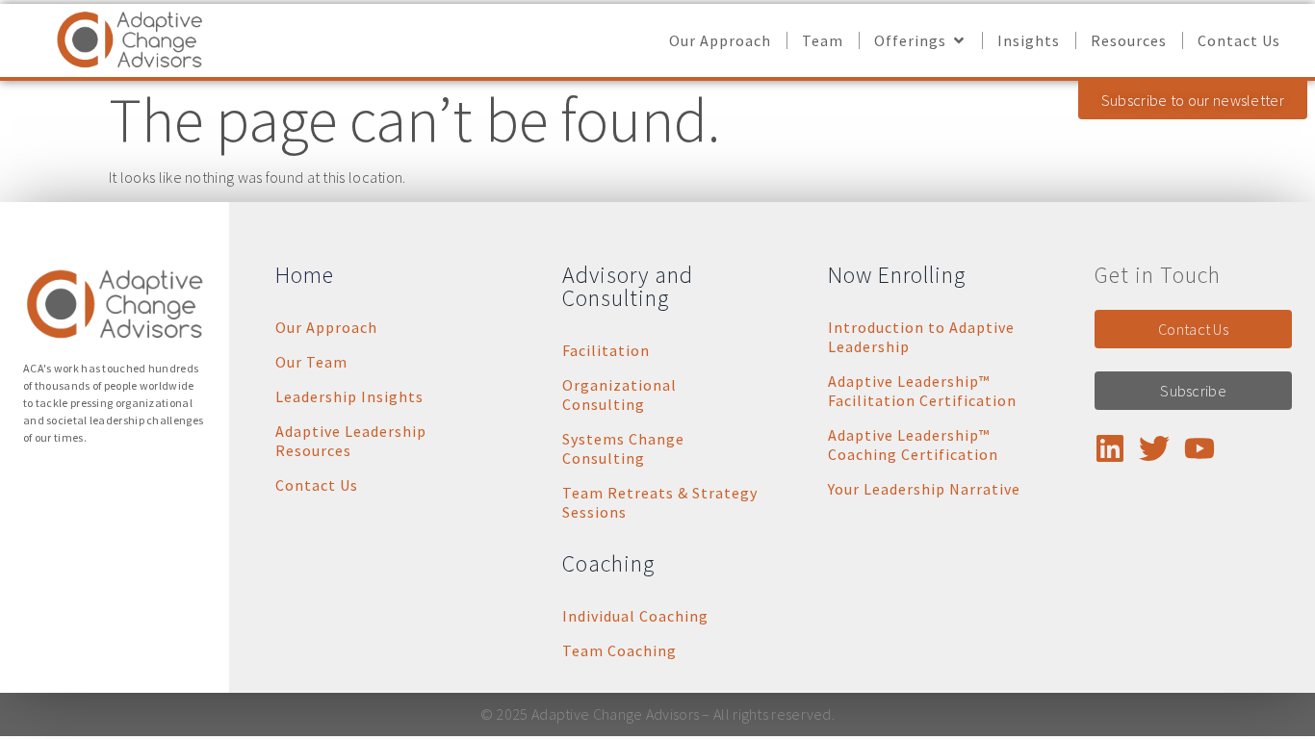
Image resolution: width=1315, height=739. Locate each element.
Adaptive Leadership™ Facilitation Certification (922, 390)
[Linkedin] (1110, 448)
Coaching (608, 563)
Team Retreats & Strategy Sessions (660, 502)
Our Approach (326, 327)
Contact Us (316, 485)
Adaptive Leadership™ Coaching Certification (913, 444)
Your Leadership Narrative (924, 488)
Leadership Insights (349, 396)
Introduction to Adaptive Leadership (921, 337)
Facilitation (606, 350)
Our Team (311, 361)
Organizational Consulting (619, 394)
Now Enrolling (897, 275)
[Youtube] (1199, 448)
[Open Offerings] (959, 40)
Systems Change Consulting (623, 448)
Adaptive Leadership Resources (350, 440)
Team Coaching (619, 650)
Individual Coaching (635, 615)
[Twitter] (1154, 448)
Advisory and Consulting (627, 286)
